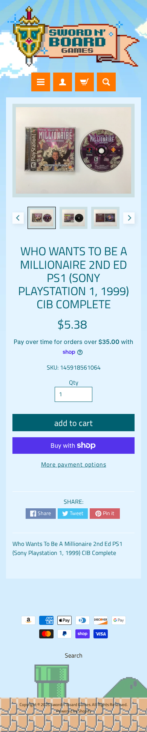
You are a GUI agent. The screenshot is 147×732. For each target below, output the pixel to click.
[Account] (62, 82)
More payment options (73, 464)
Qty (73, 382)
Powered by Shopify (73, 711)
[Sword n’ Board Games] (73, 36)
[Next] (129, 218)
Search (74, 655)
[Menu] (40, 82)
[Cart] (84, 82)
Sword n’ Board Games (70, 704)
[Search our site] (106, 82)
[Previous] (18, 218)
